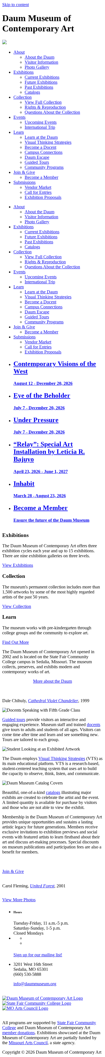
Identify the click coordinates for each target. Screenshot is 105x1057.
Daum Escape (37, 157)
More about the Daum (52, 681)
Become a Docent (40, 147)
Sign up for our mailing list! (37, 954)
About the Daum (39, 57)
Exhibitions (23, 72)
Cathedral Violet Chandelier (53, 700)
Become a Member (41, 177)
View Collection (16, 606)
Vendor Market (38, 187)
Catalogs (32, 92)
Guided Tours (37, 162)
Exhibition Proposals (43, 197)
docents (93, 724)
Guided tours (13, 719)
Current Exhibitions (42, 77)
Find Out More (15, 642)
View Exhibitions (17, 565)
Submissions (24, 182)
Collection (22, 97)
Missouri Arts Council (28, 1042)
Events (19, 117)
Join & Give (24, 172)
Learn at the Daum (41, 137)
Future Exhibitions (41, 82)
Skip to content (15, 4)
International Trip (40, 127)
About (19, 52)
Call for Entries (38, 192)
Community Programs (44, 167)
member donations (18, 1032)
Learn (18, 132)
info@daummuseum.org (34, 983)
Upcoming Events (41, 122)
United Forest (42, 885)
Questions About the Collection (52, 112)
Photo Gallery (37, 67)
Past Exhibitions (39, 87)
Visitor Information (41, 62)
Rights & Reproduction (45, 107)
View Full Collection (43, 102)
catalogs (53, 792)
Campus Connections (43, 152)
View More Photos (19, 899)
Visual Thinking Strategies (48, 142)
